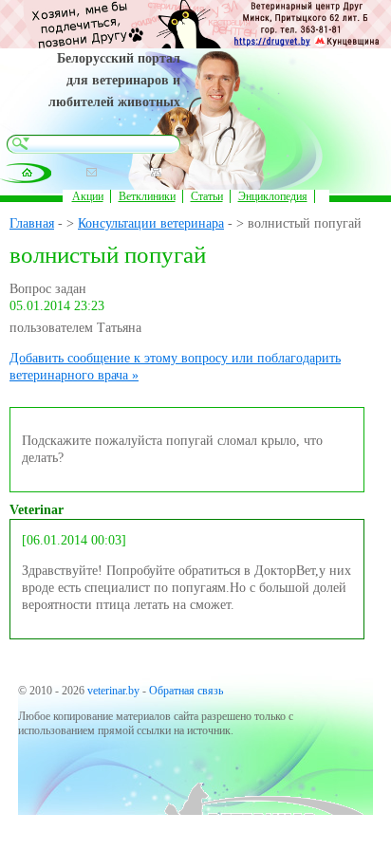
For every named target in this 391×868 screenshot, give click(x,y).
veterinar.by (113, 690)
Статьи (207, 196)
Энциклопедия (272, 196)
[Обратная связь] (91, 172)
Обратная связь (186, 690)
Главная (31, 223)
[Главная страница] (27, 172)
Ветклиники (147, 196)
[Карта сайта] (156, 172)
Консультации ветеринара (151, 223)
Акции (87, 196)
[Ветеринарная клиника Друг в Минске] (195, 44)
